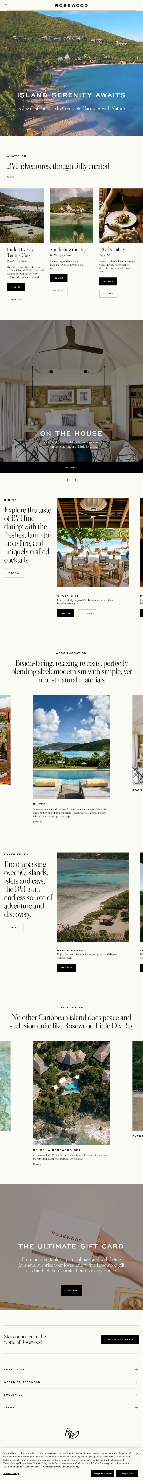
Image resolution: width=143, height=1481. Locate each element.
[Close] (137, 1453)
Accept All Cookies (102, 1473)
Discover (37, 821)
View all (10, 176)
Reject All (127, 1473)
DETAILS (16, 299)
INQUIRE (59, 278)
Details (87, 613)
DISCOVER (67, 968)
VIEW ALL (14, 573)
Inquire (16, 287)
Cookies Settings (11, 1473)
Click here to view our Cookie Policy (61, 1466)
